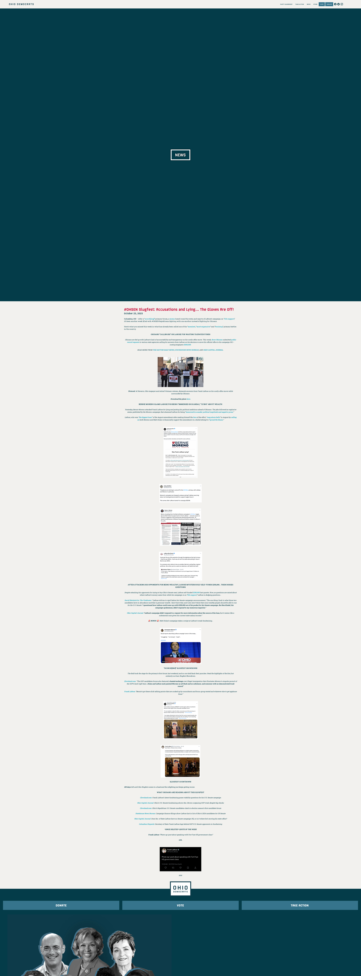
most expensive (203, 327)
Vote (180, 905)
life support (229, 319)
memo (172, 319)
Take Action (300, 905)
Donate (61, 905)
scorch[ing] (149, 319)
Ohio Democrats (21, 4)
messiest (191, 327)
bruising (219, 327)
